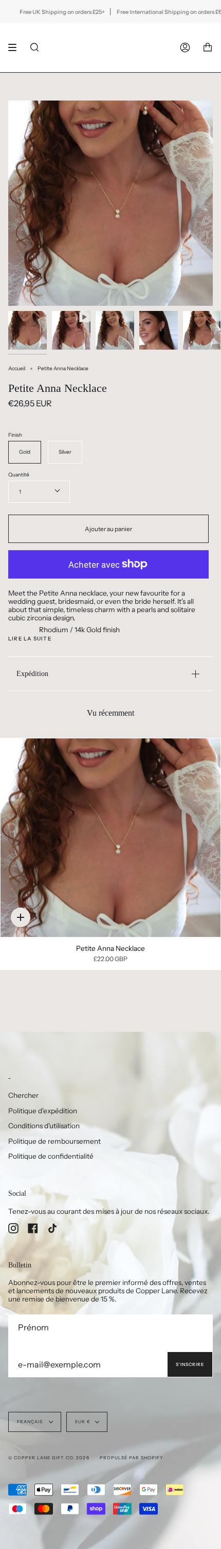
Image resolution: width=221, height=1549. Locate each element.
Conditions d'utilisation (44, 1126)
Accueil (16, 368)
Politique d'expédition (42, 1111)
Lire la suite (29, 638)
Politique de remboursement (54, 1141)
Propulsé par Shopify (131, 1457)
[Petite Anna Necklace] (110, 837)
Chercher (23, 1095)
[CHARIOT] (207, 47)
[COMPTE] (185, 47)
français (30, 1421)
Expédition (32, 673)
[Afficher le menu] (16, 47)
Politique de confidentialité (51, 1156)
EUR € (82, 1421)
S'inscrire (190, 1364)
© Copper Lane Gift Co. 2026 (48, 1457)
